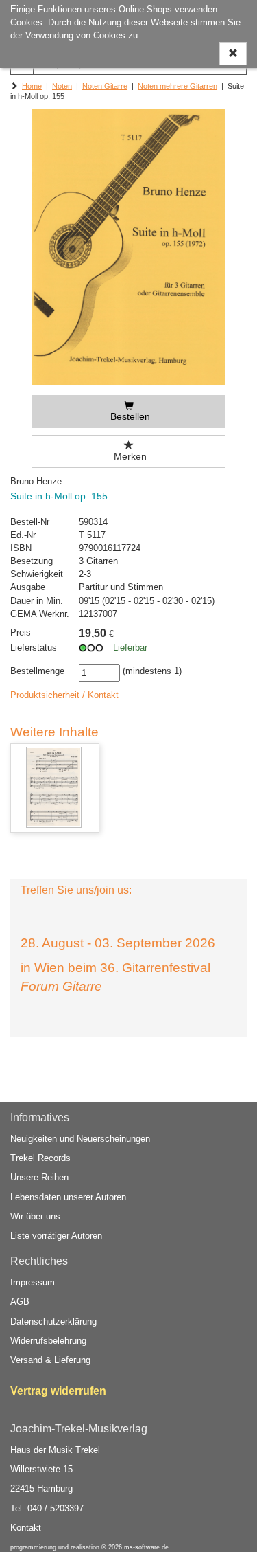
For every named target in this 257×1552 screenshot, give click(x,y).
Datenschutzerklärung (53, 1321)
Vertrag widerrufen (58, 1391)
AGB (19, 1301)
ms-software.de (146, 1547)
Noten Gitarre (104, 86)
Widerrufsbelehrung (48, 1341)
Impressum (32, 1282)
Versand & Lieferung (50, 1360)
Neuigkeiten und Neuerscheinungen (80, 1139)
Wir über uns (35, 1216)
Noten (62, 86)
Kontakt (25, 1527)
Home (32, 86)
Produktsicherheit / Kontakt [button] (64, 695)
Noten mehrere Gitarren (177, 86)
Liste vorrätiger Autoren (56, 1235)
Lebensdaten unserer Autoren (68, 1197)
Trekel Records (40, 1158)
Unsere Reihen (39, 1177)
